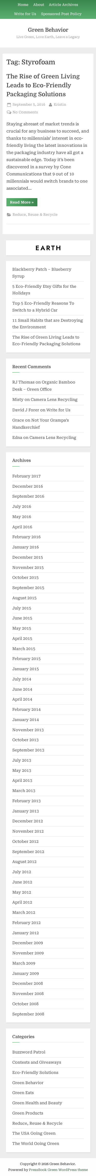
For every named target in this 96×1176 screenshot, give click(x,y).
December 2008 (27, 983)
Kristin (60, 104)
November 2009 (28, 953)
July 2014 (21, 679)
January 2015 (25, 669)
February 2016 (26, 537)
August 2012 (24, 861)
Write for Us (25, 14)
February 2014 (26, 709)
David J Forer (25, 410)
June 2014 (22, 689)
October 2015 (25, 577)
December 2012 (27, 821)
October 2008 (25, 1004)
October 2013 (25, 740)
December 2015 (27, 557)
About (38, 5)
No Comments (25, 112)
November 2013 (28, 730)
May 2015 (21, 628)
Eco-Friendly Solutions (35, 1072)
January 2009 (25, 973)
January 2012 (25, 933)
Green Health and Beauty (37, 1103)
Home (23, 5)
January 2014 (25, 719)
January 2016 (25, 547)
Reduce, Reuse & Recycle (35, 214)
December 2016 (27, 486)
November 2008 (28, 993)
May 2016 (21, 516)
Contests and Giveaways (36, 1062)
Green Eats (23, 1092)
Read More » (23, 203)
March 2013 (23, 790)
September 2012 (28, 851)
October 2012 (25, 841)
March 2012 (23, 912)
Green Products (27, 1113)
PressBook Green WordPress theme (58, 1170)
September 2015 (28, 587)
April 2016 (22, 527)
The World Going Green (35, 1143)
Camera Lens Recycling (54, 399)
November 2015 (28, 567)
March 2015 (23, 648)
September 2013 (28, 750)
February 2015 (26, 658)
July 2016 (21, 506)
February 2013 (26, 801)
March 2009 (23, 963)
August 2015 (24, 598)
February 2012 (26, 922)
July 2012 (21, 872)
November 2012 (28, 831)
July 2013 (21, 760)
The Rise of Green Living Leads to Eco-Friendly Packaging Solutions (43, 85)
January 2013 (25, 811)
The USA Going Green (34, 1133)
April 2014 (22, 699)
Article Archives (63, 5)
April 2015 (22, 638)
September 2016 (28, 496)
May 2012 (21, 892)
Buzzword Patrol (28, 1052)
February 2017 (26, 476)
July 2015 (21, 608)
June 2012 (22, 882)
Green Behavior (48, 30)
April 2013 (22, 780)
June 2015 (22, 618)
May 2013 (21, 770)
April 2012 (22, 902)
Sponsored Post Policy (61, 14)
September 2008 (28, 1014)
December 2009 (27, 943)
